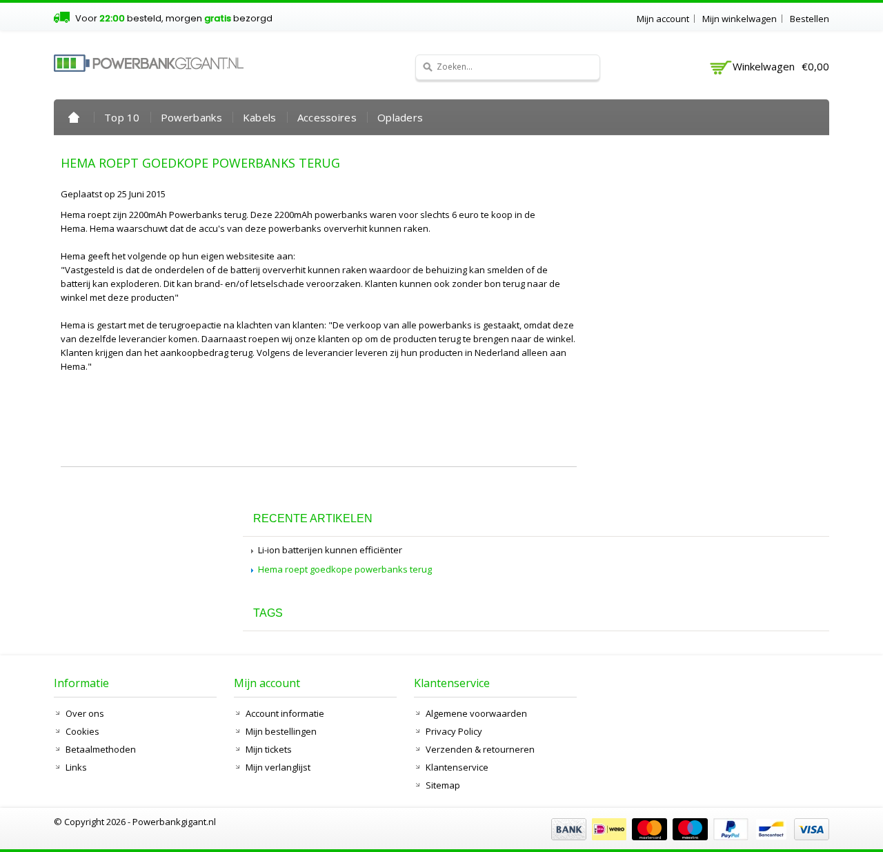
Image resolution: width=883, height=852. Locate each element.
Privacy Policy (454, 731)
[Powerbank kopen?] (149, 63)
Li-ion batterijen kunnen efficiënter (330, 550)
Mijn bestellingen (281, 731)
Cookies (82, 731)
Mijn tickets (269, 749)
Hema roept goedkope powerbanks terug (200, 163)
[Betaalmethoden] (688, 837)
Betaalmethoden (101, 749)
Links (76, 767)
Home (74, 117)
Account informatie (285, 713)
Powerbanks (191, 117)
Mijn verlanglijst (278, 767)
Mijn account (663, 18)
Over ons (85, 713)
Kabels (260, 117)
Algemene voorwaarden (476, 713)
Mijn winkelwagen (739, 18)
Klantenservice (457, 767)
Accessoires (327, 117)
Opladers (400, 117)
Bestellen (809, 18)
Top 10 (122, 117)
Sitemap (443, 785)
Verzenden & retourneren (480, 749)
